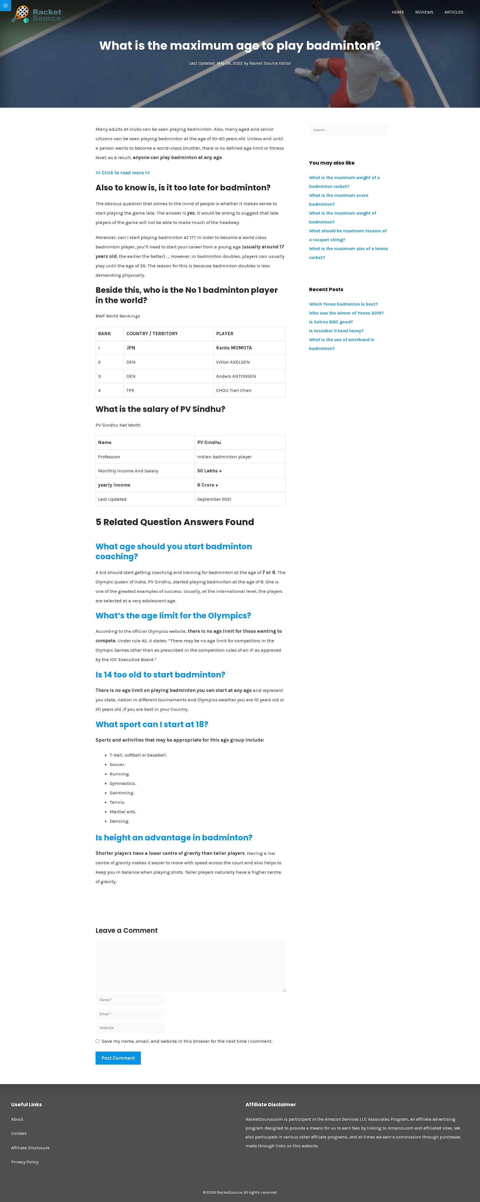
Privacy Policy (24, 1162)
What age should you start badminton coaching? (174, 551)
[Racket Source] (36, 14)
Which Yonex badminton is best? (343, 304)
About (17, 1119)
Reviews (424, 12)
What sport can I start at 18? (152, 724)
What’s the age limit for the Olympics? (173, 615)
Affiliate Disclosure (30, 1147)
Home (398, 12)
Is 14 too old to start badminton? (160, 674)
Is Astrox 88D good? (331, 321)
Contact (19, 1133)
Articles (453, 12)
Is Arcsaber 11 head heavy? (336, 330)
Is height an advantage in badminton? (174, 837)
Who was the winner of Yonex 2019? (346, 313)
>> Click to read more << (123, 172)
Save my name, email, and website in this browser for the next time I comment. (187, 1041)
